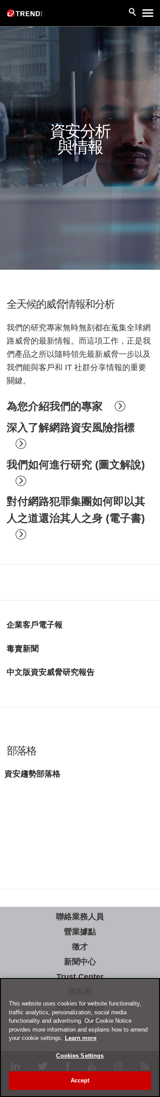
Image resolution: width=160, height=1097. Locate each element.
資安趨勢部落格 (32, 773)
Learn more (80, 1038)
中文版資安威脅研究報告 (51, 672)
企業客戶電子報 (35, 624)
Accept (80, 1080)
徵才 (80, 946)
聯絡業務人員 (80, 916)
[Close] (149, 990)
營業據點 (80, 931)
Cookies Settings (80, 1055)
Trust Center (80, 976)
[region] (80, 1037)
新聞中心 (80, 961)
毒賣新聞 (23, 648)
